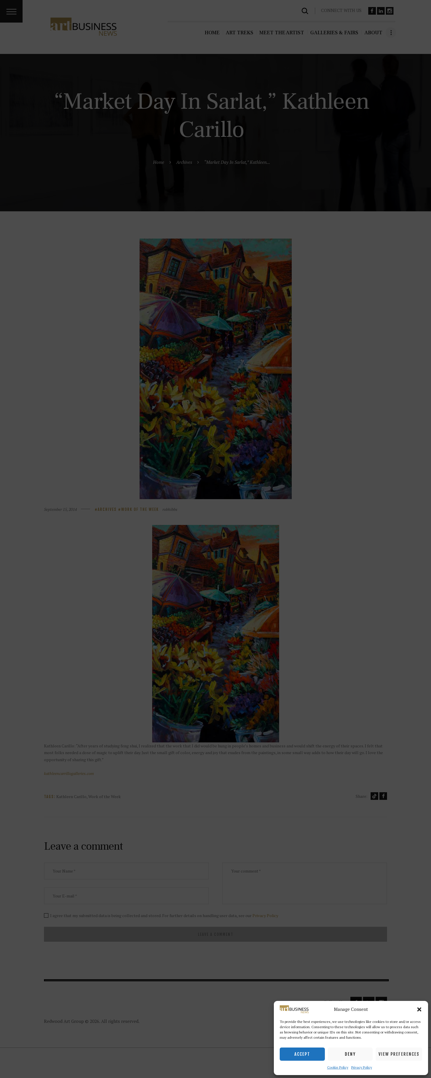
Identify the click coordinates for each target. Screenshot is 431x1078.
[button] (419, 1009)
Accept (302, 1054)
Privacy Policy (361, 1067)
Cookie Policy (337, 1067)
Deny (350, 1054)
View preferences (399, 1054)
